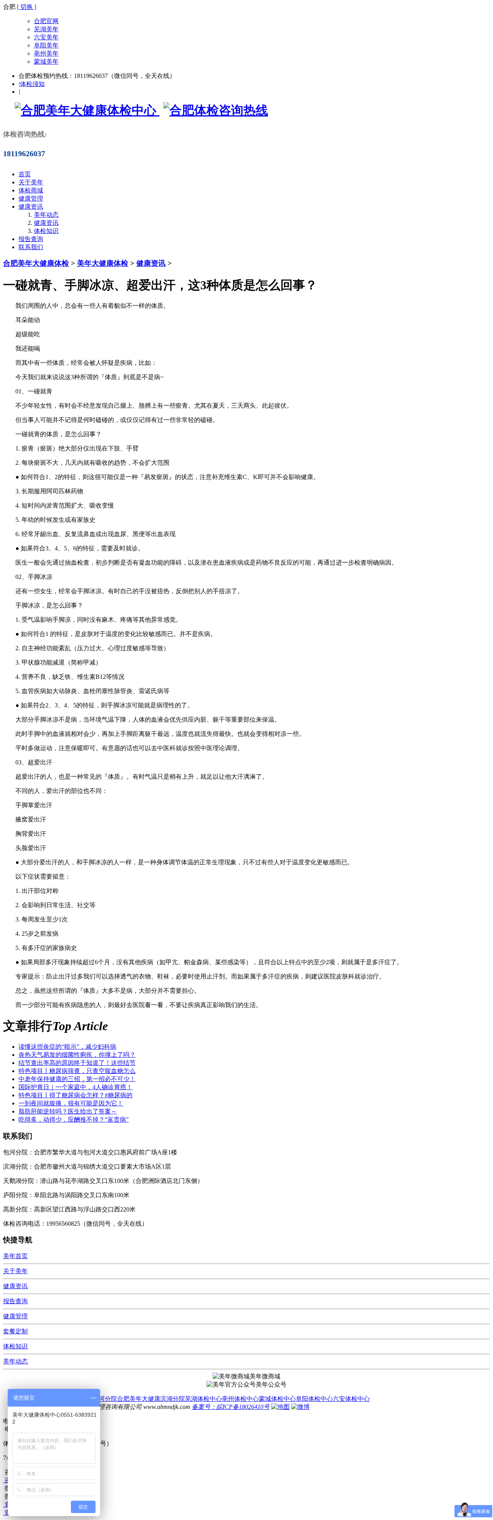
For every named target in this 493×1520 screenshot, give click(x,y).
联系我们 (30, 247)
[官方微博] (300, 1407)
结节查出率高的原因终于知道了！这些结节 (77, 1062)
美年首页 (15, 1256)
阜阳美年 (46, 45)
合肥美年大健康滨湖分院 (151, 1398)
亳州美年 (46, 53)
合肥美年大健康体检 (36, 263)
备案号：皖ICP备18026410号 (231, 1407)
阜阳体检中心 (314, 1398)
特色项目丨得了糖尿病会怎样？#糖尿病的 (75, 1095)
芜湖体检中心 (203, 1398)
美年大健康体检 (102, 263)
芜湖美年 (46, 29)
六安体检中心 (351, 1398)
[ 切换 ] (26, 6)
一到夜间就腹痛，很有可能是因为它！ (70, 1103)
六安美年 (46, 37)
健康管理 (30, 198)
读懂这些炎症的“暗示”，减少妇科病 (67, 1046)
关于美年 (30, 182)
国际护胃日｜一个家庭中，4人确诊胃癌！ (75, 1087)
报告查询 (30, 239)
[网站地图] (280, 1407)
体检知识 (46, 231)
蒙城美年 (46, 61)
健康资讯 (30, 206)
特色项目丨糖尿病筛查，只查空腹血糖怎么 (77, 1071)
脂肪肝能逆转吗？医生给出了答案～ (67, 1111)
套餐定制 (15, 1331)
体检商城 (30, 190)
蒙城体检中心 (277, 1398)
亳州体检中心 (240, 1398)
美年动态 (46, 214)
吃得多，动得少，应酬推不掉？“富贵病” (73, 1119)
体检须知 (32, 84)
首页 (24, 174)
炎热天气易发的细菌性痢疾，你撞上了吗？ (77, 1054)
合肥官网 (46, 21)
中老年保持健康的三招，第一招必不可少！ (77, 1079)
